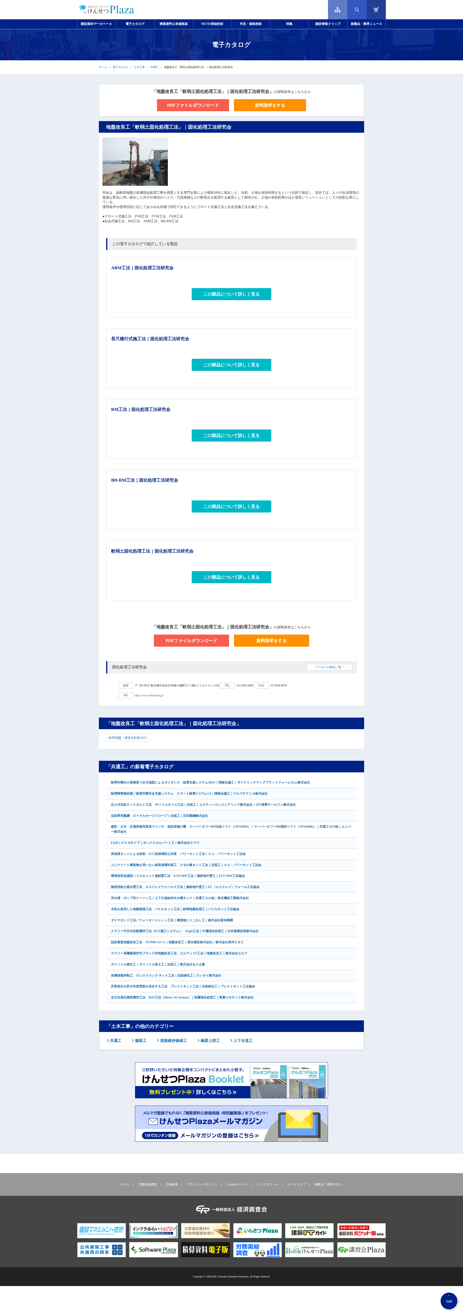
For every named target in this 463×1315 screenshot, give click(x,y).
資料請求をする (270, 105)
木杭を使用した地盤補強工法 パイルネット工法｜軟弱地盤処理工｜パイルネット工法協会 (175, 909)
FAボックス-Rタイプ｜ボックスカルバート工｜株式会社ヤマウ (155, 842)
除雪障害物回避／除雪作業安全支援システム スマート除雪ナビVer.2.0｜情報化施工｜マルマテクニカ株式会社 (189, 793)
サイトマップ (296, 1184)
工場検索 (171, 1184)
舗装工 (140, 1040)
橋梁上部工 (210, 1040)
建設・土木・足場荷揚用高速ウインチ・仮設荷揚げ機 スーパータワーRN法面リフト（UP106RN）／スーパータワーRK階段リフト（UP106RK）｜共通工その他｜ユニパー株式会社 (231, 829)
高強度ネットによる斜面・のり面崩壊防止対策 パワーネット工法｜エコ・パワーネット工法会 (178, 854)
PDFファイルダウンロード (193, 105)
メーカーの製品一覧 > (329, 667)
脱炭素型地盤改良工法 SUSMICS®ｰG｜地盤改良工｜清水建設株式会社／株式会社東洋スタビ (177, 942)
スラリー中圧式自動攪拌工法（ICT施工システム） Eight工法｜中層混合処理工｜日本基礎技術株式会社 (185, 931)
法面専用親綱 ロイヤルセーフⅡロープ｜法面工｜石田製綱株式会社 (159, 815)
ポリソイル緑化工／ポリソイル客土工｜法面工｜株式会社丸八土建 (158, 964)
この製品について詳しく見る (231, 294)
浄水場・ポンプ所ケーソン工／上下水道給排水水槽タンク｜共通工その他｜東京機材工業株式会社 (180, 898)
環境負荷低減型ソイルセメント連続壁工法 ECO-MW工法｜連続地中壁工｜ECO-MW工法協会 (178, 876)
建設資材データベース (96, 24)
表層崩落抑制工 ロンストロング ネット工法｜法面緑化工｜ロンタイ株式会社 (166, 975)
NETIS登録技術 (212, 24)
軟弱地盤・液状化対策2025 (128, 738)
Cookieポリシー (237, 1184)
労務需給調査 (147, 1184)
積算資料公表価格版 (174, 24)
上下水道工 (242, 1040)
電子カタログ (135, 24)
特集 (289, 24)
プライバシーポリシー (202, 1184)
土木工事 (139, 67)
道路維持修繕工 (173, 1040)
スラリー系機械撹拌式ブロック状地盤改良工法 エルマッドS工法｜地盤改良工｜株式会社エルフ (179, 953)
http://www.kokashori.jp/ (149, 695)
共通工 (154, 67)
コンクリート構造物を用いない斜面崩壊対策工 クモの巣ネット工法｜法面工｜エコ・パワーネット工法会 (186, 865)
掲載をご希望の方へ (328, 1184)
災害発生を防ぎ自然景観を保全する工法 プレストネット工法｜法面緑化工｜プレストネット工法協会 (183, 986)
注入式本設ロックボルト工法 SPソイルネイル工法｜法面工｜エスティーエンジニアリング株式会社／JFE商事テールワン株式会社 (203, 804)
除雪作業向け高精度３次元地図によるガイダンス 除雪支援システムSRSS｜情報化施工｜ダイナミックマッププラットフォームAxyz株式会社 (210, 782)
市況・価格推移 (251, 24)
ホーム (103, 67)
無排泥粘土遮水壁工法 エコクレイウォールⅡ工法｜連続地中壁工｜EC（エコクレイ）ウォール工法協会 (185, 887)
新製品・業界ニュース (366, 24)
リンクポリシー (268, 1184)
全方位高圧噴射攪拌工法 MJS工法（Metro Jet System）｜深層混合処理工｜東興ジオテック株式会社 (182, 997)
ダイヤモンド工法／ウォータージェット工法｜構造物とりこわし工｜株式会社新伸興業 (172, 920)
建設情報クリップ (327, 24)
